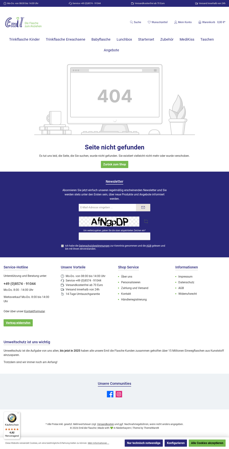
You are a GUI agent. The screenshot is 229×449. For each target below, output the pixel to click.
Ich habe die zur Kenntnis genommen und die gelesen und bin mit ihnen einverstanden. (115, 247)
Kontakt (126, 293)
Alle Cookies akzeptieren (207, 443)
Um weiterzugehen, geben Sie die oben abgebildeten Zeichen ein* (114, 230)
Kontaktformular (34, 311)
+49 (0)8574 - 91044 (20, 283)
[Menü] (18, 414)
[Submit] (143, 208)
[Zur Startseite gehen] (23, 22)
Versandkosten (105, 424)
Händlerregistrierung (134, 299)
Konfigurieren (176, 443)
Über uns (126, 276)
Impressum (185, 276)
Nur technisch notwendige (143, 443)
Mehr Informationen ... (98, 443)
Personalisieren (130, 282)
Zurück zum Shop (114, 164)
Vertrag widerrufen (18, 322)
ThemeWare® (151, 427)
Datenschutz (186, 282)
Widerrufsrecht (187, 293)
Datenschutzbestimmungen (94, 245)
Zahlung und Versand (134, 288)
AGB (148, 245)
